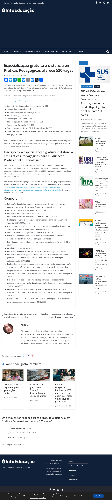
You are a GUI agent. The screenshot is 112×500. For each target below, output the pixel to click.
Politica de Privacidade (76, 466)
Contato (80, 51)
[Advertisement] (56, 32)
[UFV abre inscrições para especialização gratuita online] (86, 145)
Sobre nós (72, 470)
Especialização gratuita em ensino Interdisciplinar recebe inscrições (39, 101)
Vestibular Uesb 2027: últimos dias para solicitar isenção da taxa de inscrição (101, 162)
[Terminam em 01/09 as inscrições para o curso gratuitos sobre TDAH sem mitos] (86, 285)
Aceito (98, 496)
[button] (20, 51)
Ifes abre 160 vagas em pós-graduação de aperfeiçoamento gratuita (57, 315)
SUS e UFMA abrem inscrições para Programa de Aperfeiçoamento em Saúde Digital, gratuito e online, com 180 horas (94, 103)
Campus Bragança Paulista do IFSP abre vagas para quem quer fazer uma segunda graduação (63, 393)
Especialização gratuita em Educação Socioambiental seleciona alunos (38, 390)
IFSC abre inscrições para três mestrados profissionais (100, 205)
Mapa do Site (73, 480)
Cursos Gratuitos (51, 51)
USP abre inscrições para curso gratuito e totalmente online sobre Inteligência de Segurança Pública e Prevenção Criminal (101, 230)
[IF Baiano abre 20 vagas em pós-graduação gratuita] (13, 371)
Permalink (38, 433)
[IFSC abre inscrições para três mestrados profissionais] (86, 208)
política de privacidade (38, 498)
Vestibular (66, 51)
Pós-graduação (31, 51)
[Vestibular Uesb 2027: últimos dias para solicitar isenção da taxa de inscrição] (86, 165)
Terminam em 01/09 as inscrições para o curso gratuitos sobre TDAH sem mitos (101, 282)
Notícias (15, 51)
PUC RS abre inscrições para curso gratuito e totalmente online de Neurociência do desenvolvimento (101, 258)
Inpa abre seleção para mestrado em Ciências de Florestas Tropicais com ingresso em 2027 (101, 184)
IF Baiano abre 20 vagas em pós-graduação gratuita (12, 389)
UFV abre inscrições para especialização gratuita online (100, 142)
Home (6, 51)
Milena (25, 75)
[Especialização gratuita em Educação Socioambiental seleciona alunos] (38, 371)
